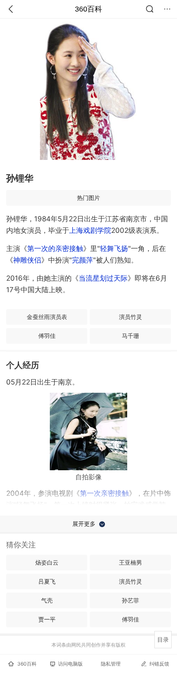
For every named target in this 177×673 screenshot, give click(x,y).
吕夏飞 (47, 581)
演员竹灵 (130, 316)
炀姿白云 (46, 562)
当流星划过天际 (103, 278)
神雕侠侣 (27, 260)
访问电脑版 (70, 664)
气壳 (47, 600)
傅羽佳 (47, 335)
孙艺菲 (130, 600)
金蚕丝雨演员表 (47, 316)
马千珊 (130, 335)
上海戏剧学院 (90, 230)
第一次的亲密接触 (55, 248)
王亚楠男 (130, 562)
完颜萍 (82, 260)
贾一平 (47, 619)
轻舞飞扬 (114, 248)
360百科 (88, 9)
